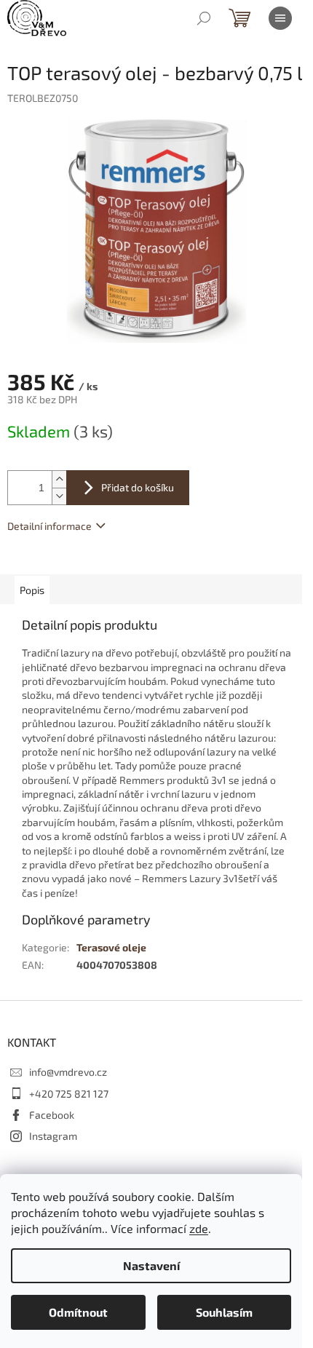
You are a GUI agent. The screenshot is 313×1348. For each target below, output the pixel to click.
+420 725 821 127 (68, 1093)
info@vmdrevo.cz (68, 1072)
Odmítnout (78, 1312)
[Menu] (280, 18)
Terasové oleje (111, 947)
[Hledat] (203, 18)
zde (198, 1228)
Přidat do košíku (137, 487)
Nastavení (151, 1265)
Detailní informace (49, 526)
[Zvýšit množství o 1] (59, 479)
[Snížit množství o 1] (59, 496)
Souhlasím (224, 1312)
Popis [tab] (32, 590)
